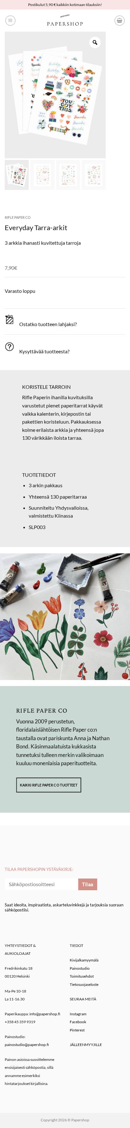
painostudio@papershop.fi (27, 1044)
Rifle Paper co (18, 217)
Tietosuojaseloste (84, 984)
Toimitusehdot (82, 976)
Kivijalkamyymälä (84, 960)
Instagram (78, 1013)
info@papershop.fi (44, 1013)
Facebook (78, 1021)
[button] (10, 21)
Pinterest (77, 1030)
